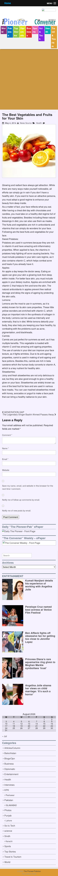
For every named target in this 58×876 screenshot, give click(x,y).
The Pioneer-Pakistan (32, 871)
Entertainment (11, 774)
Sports (35, 30)
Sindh (7, 836)
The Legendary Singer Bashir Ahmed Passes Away (28, 414)
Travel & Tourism (54, 37)
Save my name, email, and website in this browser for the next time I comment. (27, 487)
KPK (6, 790)
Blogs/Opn (9, 758)
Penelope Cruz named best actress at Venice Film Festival (38, 609)
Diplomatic (22, 32)
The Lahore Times (29, 873)
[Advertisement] (29, 79)
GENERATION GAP (14, 412)
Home (7, 3)
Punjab (8, 815)
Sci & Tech (41, 34)
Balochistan (10, 753)
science (8, 830)
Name (5, 448)
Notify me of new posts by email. (16, 510)
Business (29, 32)
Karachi (9, 841)
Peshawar (10, 795)
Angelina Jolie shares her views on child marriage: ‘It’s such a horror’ (38, 690)
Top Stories (16, 32)
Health (47, 30)
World (3, 30)
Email (5, 459)
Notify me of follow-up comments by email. (21, 499)
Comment (7, 435)
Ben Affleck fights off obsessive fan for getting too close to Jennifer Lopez (40, 637)
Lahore (9, 820)
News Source (25, 123)
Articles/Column (12, 748)
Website (5, 470)
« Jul (4, 736)
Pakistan (10, 32)
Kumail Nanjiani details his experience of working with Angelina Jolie (39, 585)
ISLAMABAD (11, 805)
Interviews (9, 784)
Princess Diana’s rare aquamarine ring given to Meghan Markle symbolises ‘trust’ (40, 663)
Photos (7, 810)
